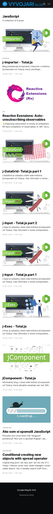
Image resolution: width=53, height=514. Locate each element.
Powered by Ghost (26, 495)
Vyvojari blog (23, 490)
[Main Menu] (49, 4)
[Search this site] (44, 4)
